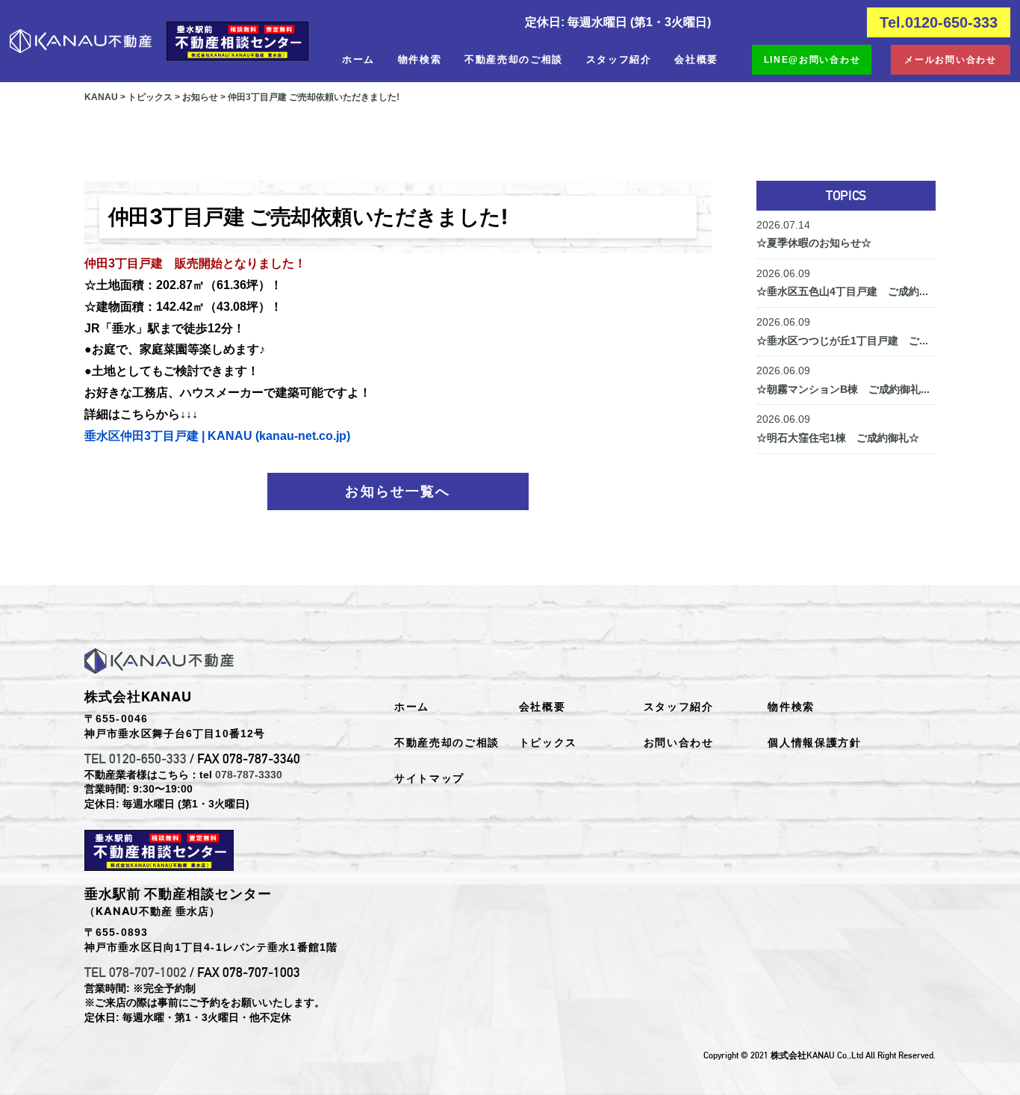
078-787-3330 (248, 775)
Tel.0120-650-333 (939, 22)
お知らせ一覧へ (397, 491)
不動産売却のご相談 (513, 59)
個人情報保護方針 (814, 742)
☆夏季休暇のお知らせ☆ (813, 234)
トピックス (548, 742)
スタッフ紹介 (619, 59)
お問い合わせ (679, 742)
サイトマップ (429, 778)
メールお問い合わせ (950, 60)
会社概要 (696, 59)
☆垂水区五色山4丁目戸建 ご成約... (842, 282)
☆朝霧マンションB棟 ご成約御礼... (843, 380)
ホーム (358, 59)
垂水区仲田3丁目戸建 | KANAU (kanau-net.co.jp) (217, 435)
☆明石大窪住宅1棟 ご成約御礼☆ (837, 428)
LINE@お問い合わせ (812, 60)
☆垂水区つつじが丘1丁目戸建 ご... (842, 331)
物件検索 (420, 59)
